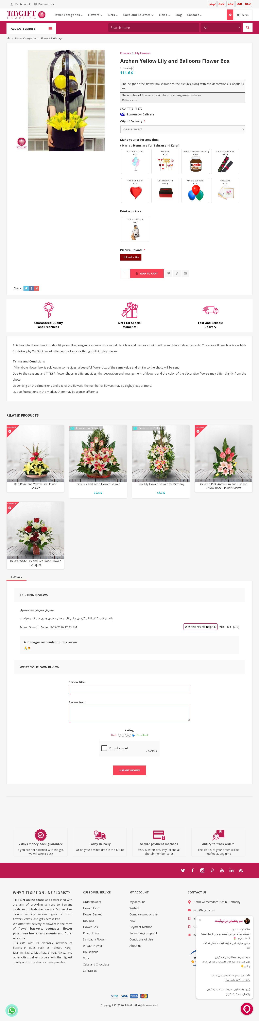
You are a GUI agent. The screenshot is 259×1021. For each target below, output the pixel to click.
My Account (22, 4)
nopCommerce (138, 1010)
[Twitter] (183, 870)
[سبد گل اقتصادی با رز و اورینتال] (98, 453)
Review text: (77, 702)
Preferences (46, 4)
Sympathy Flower (94, 939)
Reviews (16, 577)
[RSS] (241, 870)
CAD (231, 4)
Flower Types (92, 908)
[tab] (16, 577)
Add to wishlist (168, 273)
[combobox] (153, 27)
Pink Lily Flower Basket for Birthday (161, 484)
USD (248, 4)
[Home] (8, 38)
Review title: (77, 682)
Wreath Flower (92, 946)
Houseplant (90, 952)
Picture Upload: (131, 250)
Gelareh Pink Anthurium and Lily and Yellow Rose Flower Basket (223, 486)
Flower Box (90, 927)
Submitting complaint (143, 933)
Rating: (130, 730)
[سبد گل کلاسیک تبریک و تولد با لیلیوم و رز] (161, 453)
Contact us (90, 971)
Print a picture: (131, 211)
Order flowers (92, 902)
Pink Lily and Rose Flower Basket (98, 484)
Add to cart (149, 273)
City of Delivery (131, 121)
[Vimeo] (231, 870)
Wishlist (134, 908)
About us (135, 946)
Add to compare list (177, 273)
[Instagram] (202, 870)
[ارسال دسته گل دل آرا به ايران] (35, 530)
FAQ (132, 921)
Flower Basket (92, 914)
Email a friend (185, 273)
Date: (45, 627)
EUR (239, 4)
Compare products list (144, 914)
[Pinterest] (212, 870)
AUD (222, 4)
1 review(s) (127, 68)
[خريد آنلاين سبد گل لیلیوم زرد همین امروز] (35, 453)
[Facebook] (192, 870)
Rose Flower (91, 933)
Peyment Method (141, 927)
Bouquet (88, 921)
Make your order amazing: (139, 139)
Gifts (86, 958)
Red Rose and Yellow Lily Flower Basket (35, 486)
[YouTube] (222, 870)
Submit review (129, 770)
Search (248, 27)
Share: (18, 288)
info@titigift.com (204, 910)
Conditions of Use (141, 939)
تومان (212, 4)
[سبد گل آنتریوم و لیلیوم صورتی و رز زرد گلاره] (223, 453)
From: (24, 627)
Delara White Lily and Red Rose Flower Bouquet (35, 563)
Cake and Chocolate (96, 964)
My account (137, 902)
